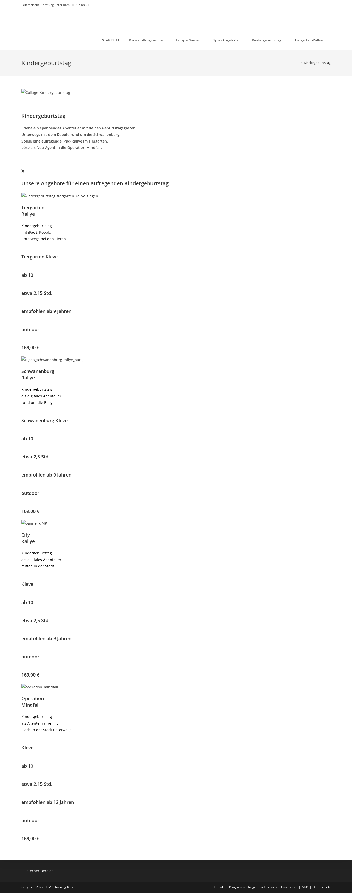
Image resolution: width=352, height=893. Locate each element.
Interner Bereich (39, 870)
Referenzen (268, 887)
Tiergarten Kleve (39, 257)
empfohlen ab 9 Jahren (46, 311)
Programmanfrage (242, 887)
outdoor (30, 329)
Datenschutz (322, 887)
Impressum (289, 887)
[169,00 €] (22, 341)
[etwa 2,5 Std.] (22, 450)
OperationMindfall (32, 701)
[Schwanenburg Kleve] (22, 414)
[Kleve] (22, 577)
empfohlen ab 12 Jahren (47, 802)
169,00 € (30, 347)
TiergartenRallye (32, 210)
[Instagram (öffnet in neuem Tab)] (320, 4)
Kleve (27, 584)
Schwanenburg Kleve (44, 420)
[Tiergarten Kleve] (22, 250)
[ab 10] (22, 268)
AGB (305, 887)
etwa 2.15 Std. (36, 293)
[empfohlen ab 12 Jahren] (22, 795)
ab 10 (27, 275)
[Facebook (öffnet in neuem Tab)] (314, 4)
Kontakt (219, 887)
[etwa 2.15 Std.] (22, 286)
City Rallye (28, 538)
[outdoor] (22, 322)
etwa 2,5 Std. (35, 457)
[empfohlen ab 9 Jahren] (22, 304)
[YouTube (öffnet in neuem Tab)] (326, 4)
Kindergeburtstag (317, 62)
